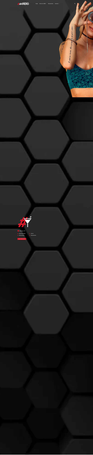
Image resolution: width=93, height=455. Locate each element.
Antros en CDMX (42, 3)
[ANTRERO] (23, 3)
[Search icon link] (75, 4)
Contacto (56, 3)
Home (37, 3)
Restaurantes (50, 3)
